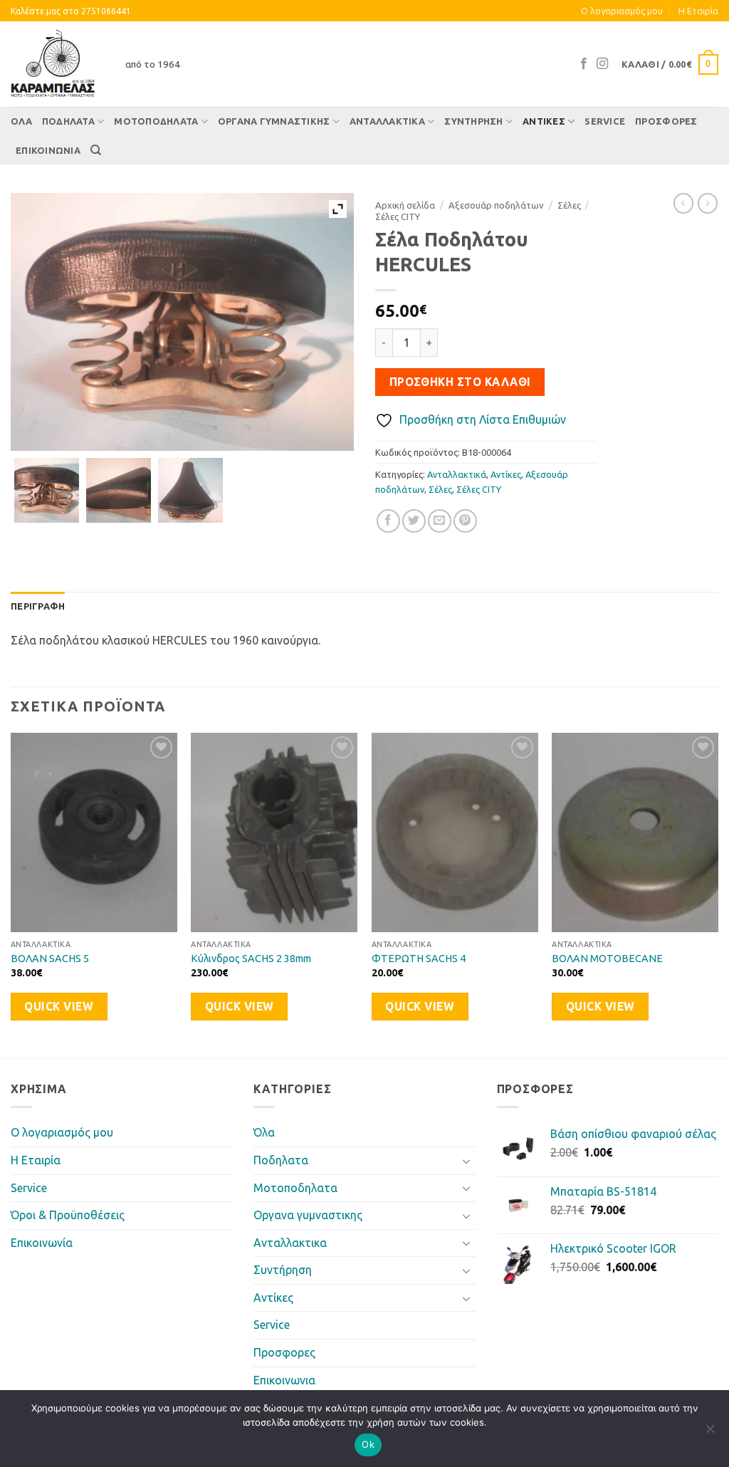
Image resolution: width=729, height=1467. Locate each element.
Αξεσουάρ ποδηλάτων (496, 205)
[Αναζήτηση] (95, 150)
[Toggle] (467, 1160)
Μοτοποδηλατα (156, 121)
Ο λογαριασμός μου (622, 11)
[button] (670, 65)
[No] (709, 1432)
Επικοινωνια (48, 150)
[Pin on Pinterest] (465, 521)
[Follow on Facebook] (583, 64)
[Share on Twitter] (414, 521)
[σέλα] (46, 490)
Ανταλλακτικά (456, 474)
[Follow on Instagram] (602, 64)
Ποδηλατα (68, 121)
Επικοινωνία (42, 1242)
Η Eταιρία (698, 11)
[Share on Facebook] (388, 521)
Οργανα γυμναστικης (274, 121)
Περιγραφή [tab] (38, 606)
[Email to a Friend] (439, 521)
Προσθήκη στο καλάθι (460, 382)
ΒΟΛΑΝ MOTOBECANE (607, 958)
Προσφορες (666, 121)
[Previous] (11, 894)
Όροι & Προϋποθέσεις (68, 1214)
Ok (368, 1444)
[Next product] (683, 203)
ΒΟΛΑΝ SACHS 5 (50, 958)
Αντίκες (544, 121)
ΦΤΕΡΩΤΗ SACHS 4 (419, 958)
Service (604, 121)
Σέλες (569, 205)
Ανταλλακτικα (387, 121)
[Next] (717, 894)
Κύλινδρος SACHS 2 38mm (251, 958)
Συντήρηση (473, 121)
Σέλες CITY (397, 216)
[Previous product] (708, 203)
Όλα (21, 121)
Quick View (58, 1007)
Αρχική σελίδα (405, 205)
